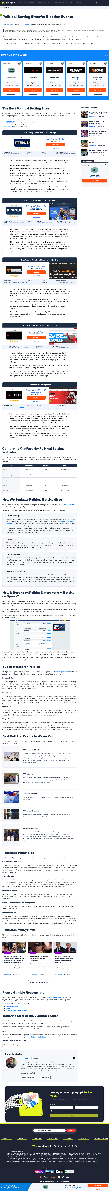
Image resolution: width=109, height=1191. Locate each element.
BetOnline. (42, 1037)
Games (55, 3)
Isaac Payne (25, 1058)
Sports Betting (31, 3)
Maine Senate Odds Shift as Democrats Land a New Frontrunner (39, 958)
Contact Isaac (44, 1077)
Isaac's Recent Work (28, 1077)
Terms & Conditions (66, 1111)
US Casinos (61, 3)
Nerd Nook (69, 3)
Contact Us (21, 1138)
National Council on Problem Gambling (16, 1010)
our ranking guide (67, 505)
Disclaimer (68, 1138)
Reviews (39, 3)
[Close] (107, 1182)
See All (106, 55)
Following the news (55, 758)
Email (76, 1104)
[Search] (106, 2)
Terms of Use (53, 1138)
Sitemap (83, 1138)
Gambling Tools (77, 3)
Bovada (8, 125)
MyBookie (8, 123)
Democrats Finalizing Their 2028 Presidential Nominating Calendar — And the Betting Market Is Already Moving (14, 959)
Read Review (55, 148)
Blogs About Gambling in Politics (39, 982)
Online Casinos (22, 3)
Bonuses (44, 3)
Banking (50, 3)
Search (71, 1130)
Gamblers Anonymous (12, 1006)
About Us (6, 1138)
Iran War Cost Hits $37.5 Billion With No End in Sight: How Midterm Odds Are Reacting (64, 959)
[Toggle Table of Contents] (1, 15)
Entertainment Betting (11, 1045)
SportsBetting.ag (10, 121)
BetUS (7, 119)
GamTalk (8, 1008)
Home (2, 7)
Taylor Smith (33, 974)
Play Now (11, 90)
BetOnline (8, 126)
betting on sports (62, 672)
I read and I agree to (62, 1111)
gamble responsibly (56, 997)
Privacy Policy (37, 1138)
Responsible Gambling (101, 1138)
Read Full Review (11, 94)
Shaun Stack (7, 974)
